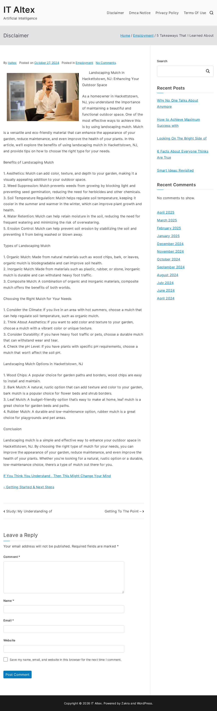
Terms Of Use (195, 13)
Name (8, 600)
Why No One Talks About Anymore (177, 103)
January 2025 (168, 236)
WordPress (144, 703)
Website (9, 640)
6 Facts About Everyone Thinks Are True (182, 154)
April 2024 (165, 298)
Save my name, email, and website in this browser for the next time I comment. (65, 659)
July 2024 (165, 283)
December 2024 (170, 244)
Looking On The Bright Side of (182, 138)
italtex (12, 62)
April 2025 (165, 212)
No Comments (106, 62)
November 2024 (170, 251)
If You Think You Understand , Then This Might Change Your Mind (57, 476)
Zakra (125, 703)
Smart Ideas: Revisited (175, 170)
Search (162, 61)
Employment (84, 62)
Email (8, 620)
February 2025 (169, 228)
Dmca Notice (139, 13)
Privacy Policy (167, 13)
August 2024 (167, 275)
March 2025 (167, 220)
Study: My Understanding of (29, 511)
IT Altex (19, 9)
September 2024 (171, 267)
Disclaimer (115, 13)
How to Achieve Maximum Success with (178, 122)
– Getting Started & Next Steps (28, 487)
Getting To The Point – (123, 511)
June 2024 (165, 290)
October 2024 (168, 259)
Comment (11, 556)
